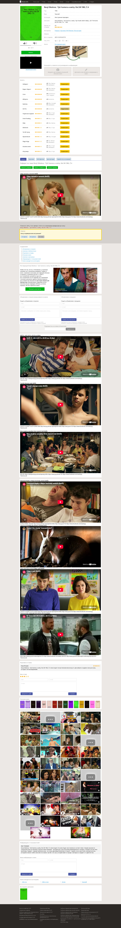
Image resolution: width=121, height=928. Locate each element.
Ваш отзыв (23, 674)
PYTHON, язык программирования (89, 916)
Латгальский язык (85, 908)
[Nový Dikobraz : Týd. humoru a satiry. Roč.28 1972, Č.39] (49, 704)
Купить (31, 52)
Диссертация (77, 30)
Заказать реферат (26, 167)
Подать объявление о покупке (29, 301)
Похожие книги (27, 255)
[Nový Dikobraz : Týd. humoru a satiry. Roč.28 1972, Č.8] (60, 704)
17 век (43, 2)
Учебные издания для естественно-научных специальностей (69, 913)
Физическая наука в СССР (46, 912)
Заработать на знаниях (63, 159)
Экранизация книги (31, 69)
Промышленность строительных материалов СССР (48, 916)
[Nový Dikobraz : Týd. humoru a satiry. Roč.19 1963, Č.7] (44, 704)
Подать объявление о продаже (70, 301)
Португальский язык (45, 908)
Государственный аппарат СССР (27, 917)
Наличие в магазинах (28, 257)
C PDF (85, 2)
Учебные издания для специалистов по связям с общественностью (29, 913)
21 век (67, 2)
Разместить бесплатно (68, 319)
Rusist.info (25, 2)
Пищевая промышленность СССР (27, 915)
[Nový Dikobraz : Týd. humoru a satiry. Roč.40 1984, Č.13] (76, 704)
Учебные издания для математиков (69, 908)
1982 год (24, 882)
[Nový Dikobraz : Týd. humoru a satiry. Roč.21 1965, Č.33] (54, 704)
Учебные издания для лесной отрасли (69, 910)
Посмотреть (64, 84)
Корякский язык (85, 910)
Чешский (84, 882)
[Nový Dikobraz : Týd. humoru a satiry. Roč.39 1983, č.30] (81, 704)
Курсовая (63, 30)
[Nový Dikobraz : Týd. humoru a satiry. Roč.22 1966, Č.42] (22, 704)
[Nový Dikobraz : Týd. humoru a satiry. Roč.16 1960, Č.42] (92, 704)
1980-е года (45, 882)
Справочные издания (24, 910)
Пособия (42, 914)
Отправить (72, 693)
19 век (55, 2)
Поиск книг (36, 2)
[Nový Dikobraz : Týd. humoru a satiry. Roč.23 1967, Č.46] (28, 704)
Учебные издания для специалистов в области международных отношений (69, 916)
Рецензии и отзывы (28, 253)
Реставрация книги (60, 44)
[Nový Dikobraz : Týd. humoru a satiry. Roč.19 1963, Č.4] (33, 704)
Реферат (57, 30)
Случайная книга (76, 2)
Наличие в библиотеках (29, 251)
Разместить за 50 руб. (27, 319)
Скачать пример (52, 167)
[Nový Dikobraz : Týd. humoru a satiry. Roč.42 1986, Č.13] (38, 704)
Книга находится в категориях (31, 261)
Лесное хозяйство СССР (25, 908)
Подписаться (70, 329)
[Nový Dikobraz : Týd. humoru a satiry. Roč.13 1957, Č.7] (65, 704)
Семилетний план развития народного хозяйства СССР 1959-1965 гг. (90, 918)
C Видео (91, 2)
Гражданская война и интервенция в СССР (49, 920)
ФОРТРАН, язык (64, 922)
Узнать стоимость (39, 167)
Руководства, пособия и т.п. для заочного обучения (70, 919)
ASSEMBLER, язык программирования (28, 919)
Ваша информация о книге (28, 857)
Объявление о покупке (29, 249)
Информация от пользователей (32, 259)
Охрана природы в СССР (46, 910)
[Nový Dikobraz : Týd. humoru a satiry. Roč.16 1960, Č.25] (87, 704)
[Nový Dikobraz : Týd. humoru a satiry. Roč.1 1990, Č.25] (71, 704)
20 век (61, 2)
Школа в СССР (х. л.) (86, 914)
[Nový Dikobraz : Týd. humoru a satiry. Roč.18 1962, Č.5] (97, 704)
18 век (49, 2)
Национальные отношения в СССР (89, 912)
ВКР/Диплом (69, 30)
